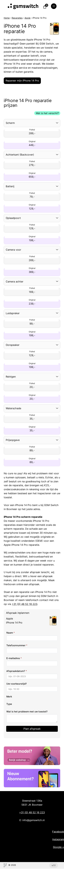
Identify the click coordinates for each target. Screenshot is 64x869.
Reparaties (17, 18)
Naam (10, 632)
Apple (27, 18)
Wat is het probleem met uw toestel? (27, 711)
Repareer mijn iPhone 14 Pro (22, 80)
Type (9, 703)
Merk (9, 696)
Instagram (58, 839)
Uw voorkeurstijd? (16, 683)
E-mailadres (14, 658)
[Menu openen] (54, 6)
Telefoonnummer (16, 645)
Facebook (58, 831)
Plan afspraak (32, 728)
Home (7, 18)
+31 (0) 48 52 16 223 (24, 604)
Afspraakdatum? (16, 671)
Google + (58, 847)
